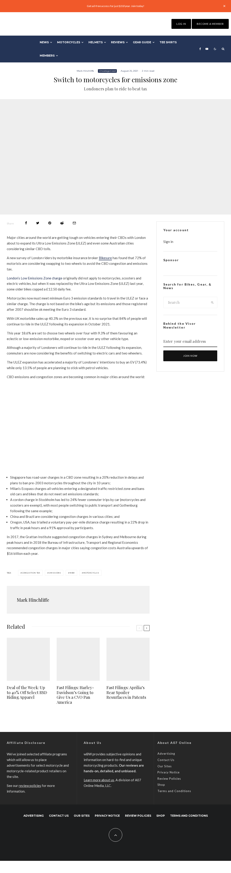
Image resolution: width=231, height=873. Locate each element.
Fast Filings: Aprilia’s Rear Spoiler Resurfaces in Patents (126, 692)
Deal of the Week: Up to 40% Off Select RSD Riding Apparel (27, 692)
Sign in (168, 242)
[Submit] (62, 223)
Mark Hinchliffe (85, 70)
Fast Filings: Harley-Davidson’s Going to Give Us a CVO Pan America (75, 695)
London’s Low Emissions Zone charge (34, 278)
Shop (161, 784)
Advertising (166, 753)
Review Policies (169, 778)
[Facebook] (200, 49)
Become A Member (210, 23)
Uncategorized (107, 70)
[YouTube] (206, 49)
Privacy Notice (168, 772)
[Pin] (49, 223)
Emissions (55, 573)
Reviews (118, 42)
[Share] (26, 223)
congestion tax (31, 573)
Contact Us (165, 760)
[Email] (74, 223)
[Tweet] (37, 223)
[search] (212, 302)
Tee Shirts (168, 42)
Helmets (95, 42)
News (44, 42)
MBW (72, 573)
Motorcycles (68, 42)
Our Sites (164, 766)
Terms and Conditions (174, 791)
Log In (181, 23)
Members (47, 55)
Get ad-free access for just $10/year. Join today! (115, 6)
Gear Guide (142, 42)
